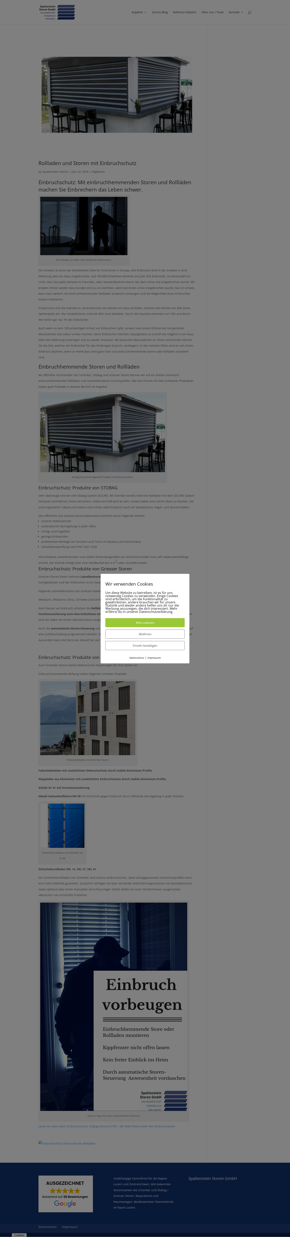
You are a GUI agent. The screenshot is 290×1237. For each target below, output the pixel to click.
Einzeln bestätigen (145, 646)
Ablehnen (145, 634)
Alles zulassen (145, 623)
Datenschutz (136, 658)
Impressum (154, 658)
